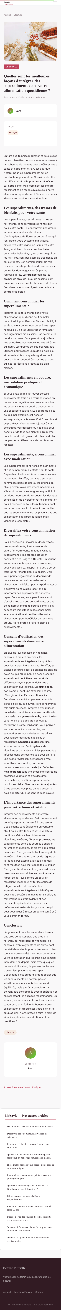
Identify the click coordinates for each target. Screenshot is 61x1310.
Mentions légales (23, 1292)
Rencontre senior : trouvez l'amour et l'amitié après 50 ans (29, 1208)
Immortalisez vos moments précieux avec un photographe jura (29, 1177)
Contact (39, 1292)
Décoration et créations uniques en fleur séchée (30, 1126)
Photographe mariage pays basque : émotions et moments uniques (30, 1166)
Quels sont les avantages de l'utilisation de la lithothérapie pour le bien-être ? (29, 1187)
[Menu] (55, 2)
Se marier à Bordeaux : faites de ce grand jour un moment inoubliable (29, 1229)
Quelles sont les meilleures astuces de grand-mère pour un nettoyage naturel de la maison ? (29, 1156)
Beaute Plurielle (14, 1268)
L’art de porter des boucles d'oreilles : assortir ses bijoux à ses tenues (29, 1218)
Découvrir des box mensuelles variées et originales (26, 1135)
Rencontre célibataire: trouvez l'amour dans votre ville (28, 1146)
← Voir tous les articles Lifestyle (22, 1087)
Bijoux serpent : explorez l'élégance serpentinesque (24, 1198)
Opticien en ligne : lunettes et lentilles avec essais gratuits (28, 1239)
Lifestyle (18, 15)
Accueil (7, 15)
